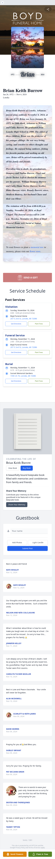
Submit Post (27, 548)
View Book (12, 468)
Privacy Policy (20, 847)
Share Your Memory (16, 504)
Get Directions (16, 324)
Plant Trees (39, 324)
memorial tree (37, 247)
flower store (35, 251)
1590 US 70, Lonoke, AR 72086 (23, 376)
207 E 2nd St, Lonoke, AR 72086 (23, 318)
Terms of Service (34, 847)
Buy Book (27, 468)
